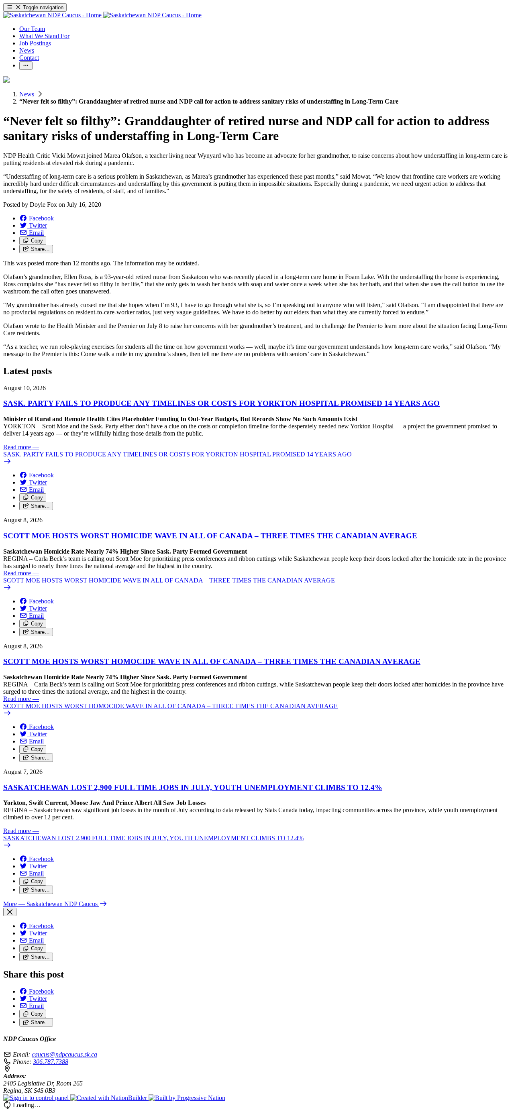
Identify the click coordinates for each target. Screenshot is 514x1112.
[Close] (9, 912)
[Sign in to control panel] (36, 1097)
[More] (26, 65)
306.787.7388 (50, 1061)
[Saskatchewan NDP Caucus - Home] (102, 15)
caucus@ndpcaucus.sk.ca (64, 1054)
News (27, 94)
